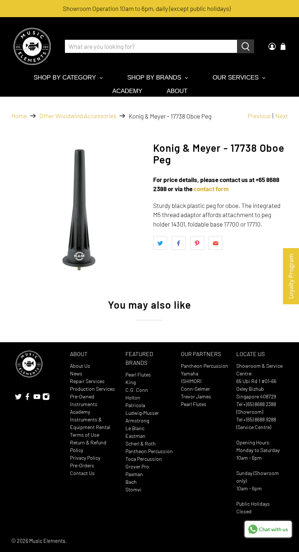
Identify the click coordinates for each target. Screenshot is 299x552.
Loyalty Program (291, 276)
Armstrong (137, 420)
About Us (80, 366)
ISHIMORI (191, 381)
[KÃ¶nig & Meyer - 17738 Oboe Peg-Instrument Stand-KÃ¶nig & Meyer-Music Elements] (78, 209)
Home (19, 116)
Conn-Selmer (195, 389)
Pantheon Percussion (149, 451)
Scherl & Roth (140, 443)
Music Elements (47, 541)
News (76, 373)
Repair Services (87, 381)
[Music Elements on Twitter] (18, 398)
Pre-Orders (82, 465)
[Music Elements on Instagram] (46, 398)
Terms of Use (84, 435)
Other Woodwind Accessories (77, 116)
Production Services (92, 389)
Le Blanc (134, 428)
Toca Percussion (143, 459)
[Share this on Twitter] (160, 243)
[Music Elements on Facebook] (27, 398)
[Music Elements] (32, 46)
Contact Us (82, 473)
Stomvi (133, 489)
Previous (259, 115)
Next (281, 115)
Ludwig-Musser (142, 413)
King (130, 382)
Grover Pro (137, 466)
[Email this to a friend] (215, 243)
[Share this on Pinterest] (197, 243)
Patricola (135, 405)
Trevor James (196, 396)
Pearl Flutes (138, 374)
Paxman (134, 474)
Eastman (135, 436)
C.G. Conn (136, 390)
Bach (131, 482)
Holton (132, 397)
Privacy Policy (85, 458)
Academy (80, 412)
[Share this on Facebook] (179, 243)
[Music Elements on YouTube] (36, 398)
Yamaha (189, 373)
